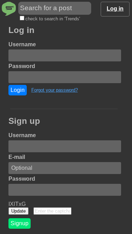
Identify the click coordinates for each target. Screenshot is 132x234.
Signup (20, 223)
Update (18, 211)
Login (18, 90)
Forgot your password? (54, 90)
